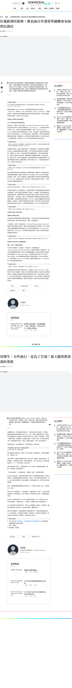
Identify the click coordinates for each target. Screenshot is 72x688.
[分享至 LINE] (2, 87)
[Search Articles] (23, 3)
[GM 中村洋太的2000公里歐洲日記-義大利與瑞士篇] (17, 595)
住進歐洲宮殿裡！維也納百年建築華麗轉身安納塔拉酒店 (27, 17)
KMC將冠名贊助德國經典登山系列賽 (35, 582)
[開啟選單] (59, 4)
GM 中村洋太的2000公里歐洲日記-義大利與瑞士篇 (35, 593)
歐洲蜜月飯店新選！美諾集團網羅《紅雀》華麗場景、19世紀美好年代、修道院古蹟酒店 (34, 326)
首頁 (1, 17)
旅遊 (6, 17)
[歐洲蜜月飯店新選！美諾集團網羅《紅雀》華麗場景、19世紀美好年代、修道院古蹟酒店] (17, 327)
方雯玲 (4, 31)
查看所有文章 (24, 305)
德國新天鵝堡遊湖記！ (31, 570)
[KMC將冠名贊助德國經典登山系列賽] (17, 585)
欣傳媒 (4, 366)
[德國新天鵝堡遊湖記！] (17, 574)
